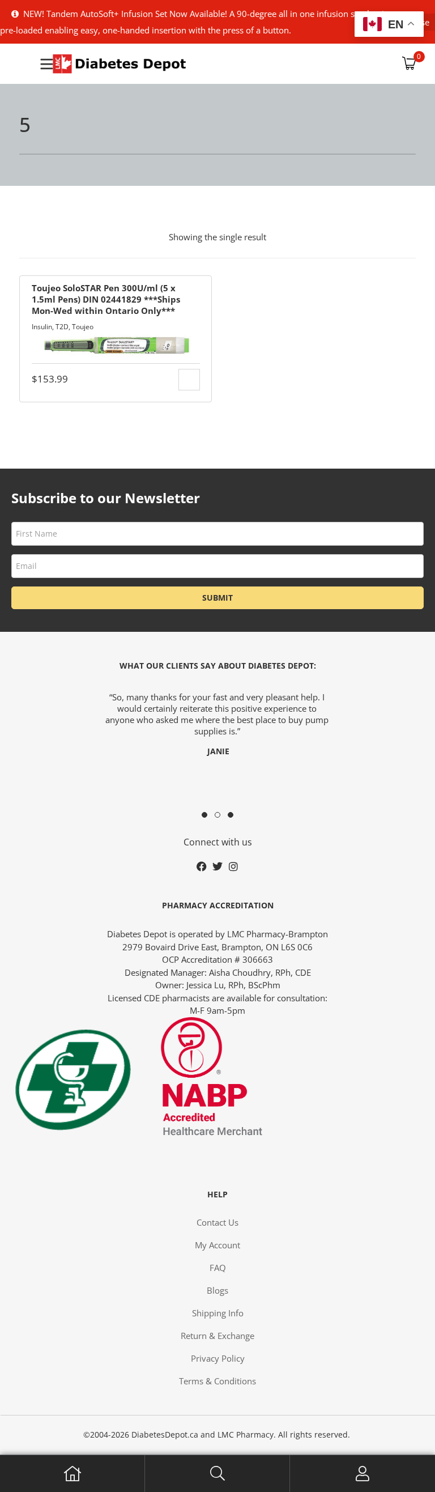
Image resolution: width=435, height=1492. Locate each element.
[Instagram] (233, 866)
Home (72, 1473)
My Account (362, 1473)
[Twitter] (217, 866)
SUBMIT (217, 597)
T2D (62, 326)
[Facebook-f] (202, 866)
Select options (189, 379)
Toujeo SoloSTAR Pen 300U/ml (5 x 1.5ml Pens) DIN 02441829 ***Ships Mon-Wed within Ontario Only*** (106, 299)
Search (217, 1473)
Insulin (42, 326)
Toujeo (82, 326)
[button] (204, 815)
